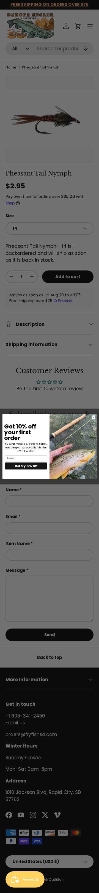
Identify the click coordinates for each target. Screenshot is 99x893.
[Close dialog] (93, 417)
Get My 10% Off (26, 466)
